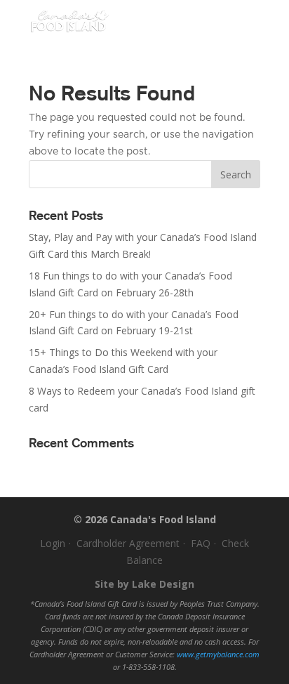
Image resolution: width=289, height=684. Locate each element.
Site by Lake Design (144, 584)
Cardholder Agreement (128, 543)
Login (52, 543)
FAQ (200, 543)
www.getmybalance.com (218, 654)
